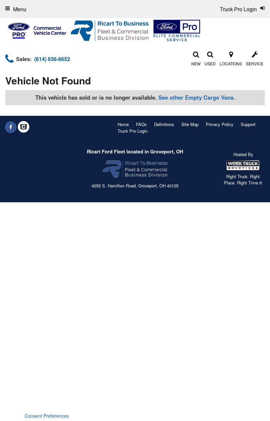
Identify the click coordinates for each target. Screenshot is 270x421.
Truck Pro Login (133, 131)
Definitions (164, 124)
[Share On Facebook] (10, 127)
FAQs (141, 124)
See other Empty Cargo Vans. (196, 97)
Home (123, 124)
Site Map (190, 124)
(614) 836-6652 (52, 59)
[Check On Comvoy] (23, 127)
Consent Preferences (47, 415)
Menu (19, 9)
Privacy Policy (219, 124)
